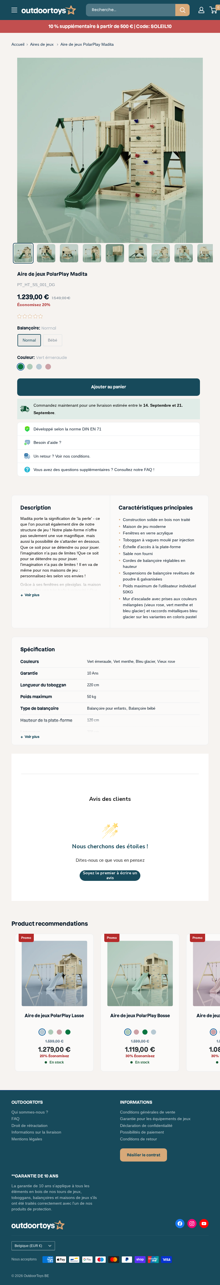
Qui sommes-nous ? (29, 1112)
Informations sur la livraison (36, 1132)
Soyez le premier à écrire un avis (110, 875)
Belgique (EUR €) (28, 1246)
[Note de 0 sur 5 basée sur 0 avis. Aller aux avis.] (31, 316)
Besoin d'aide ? (47, 442)
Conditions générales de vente (147, 1112)
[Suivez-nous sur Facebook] (179, 1224)
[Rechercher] (182, 10)
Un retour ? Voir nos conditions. (62, 456)
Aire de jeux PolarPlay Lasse (54, 1015)
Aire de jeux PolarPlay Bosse (140, 1015)
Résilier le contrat (143, 1155)
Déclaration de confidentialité (146, 1125)
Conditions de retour (138, 1139)
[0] (213, 10)
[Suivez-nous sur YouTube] (204, 1224)
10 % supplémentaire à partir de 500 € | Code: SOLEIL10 (110, 26)
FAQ (15, 1118)
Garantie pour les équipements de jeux (155, 1118)
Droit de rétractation (29, 1125)
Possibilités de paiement (142, 1132)
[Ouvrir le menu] (14, 10)
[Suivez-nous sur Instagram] (192, 1224)
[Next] (194, 150)
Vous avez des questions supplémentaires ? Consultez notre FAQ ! (94, 469)
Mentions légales (26, 1139)
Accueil (17, 44)
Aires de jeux (42, 44)
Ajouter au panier (108, 387)
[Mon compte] (201, 10)
